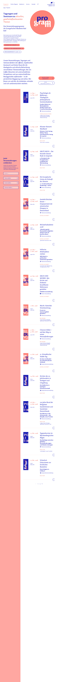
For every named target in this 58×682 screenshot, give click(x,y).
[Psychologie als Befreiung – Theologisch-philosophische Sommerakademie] (54, 121)
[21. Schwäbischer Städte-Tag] (54, 371)
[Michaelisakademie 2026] (54, 244)
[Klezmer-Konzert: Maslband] (54, 146)
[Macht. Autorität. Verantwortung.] (54, 324)
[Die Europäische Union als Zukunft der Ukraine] (54, 194)
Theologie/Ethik (45, 114)
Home (4, 7)
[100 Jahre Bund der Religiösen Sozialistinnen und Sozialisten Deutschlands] (54, 428)
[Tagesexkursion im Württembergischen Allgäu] (54, 455)
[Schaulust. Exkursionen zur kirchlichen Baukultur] (54, 479)
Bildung (43, 318)
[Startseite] (51, 2)
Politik (42, 190)
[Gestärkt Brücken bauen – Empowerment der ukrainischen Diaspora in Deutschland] (54, 219)
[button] (40, 4)
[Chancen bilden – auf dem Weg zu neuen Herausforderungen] (54, 349)
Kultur (42, 141)
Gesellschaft (44, 215)
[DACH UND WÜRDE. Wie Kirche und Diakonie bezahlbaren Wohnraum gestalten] (54, 300)
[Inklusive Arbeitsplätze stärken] (54, 271)
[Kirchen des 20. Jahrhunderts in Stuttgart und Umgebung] (54, 397)
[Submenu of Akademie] (24, 4)
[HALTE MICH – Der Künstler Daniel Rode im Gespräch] (54, 172)
